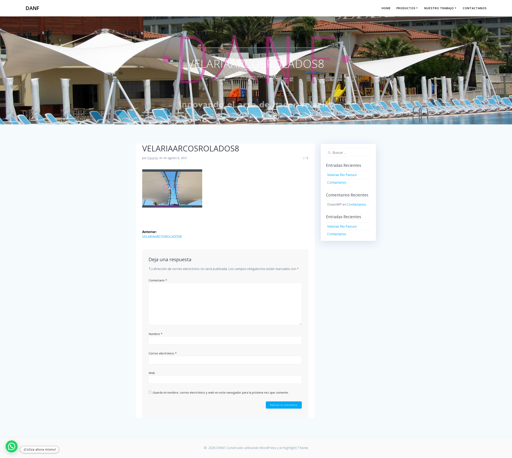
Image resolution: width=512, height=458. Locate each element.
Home (386, 8)
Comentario (158, 280)
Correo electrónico (163, 353)
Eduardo (152, 158)
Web (152, 373)
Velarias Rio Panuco (342, 175)
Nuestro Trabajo (439, 8)
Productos (405, 8)
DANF (32, 8)
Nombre (155, 334)
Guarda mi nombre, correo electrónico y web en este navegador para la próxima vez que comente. (221, 392)
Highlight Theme (295, 448)
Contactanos (475, 8)
